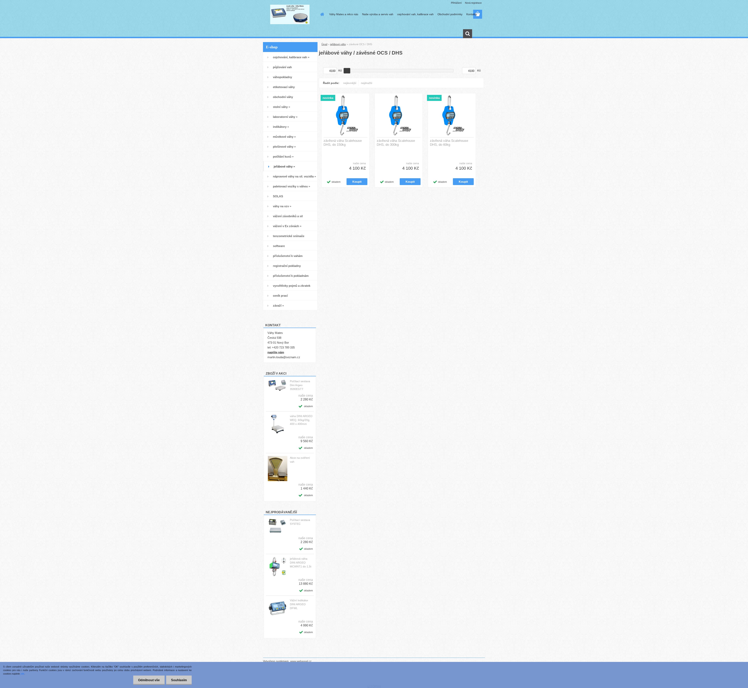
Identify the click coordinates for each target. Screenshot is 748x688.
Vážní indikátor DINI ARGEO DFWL (299, 604)
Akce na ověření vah (300, 459)
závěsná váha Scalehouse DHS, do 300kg (396, 142)
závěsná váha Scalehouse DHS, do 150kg (343, 142)
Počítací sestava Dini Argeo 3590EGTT (300, 385)
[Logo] (290, 14)
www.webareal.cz (300, 661)
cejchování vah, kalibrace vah (415, 14)
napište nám (275, 352)
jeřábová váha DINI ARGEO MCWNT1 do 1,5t (300, 562)
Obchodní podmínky (450, 14)
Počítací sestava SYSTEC (300, 521)
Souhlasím (179, 680)
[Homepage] (321, 14)
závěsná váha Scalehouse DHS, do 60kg (449, 142)
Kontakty (471, 14)
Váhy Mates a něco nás (343, 14)
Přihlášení (456, 3)
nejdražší (366, 83)
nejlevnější (349, 83)
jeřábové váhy (338, 44)
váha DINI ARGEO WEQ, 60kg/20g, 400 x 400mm (301, 420)
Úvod (324, 44)
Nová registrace (473, 3)
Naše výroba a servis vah (377, 14)
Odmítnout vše (149, 680)
